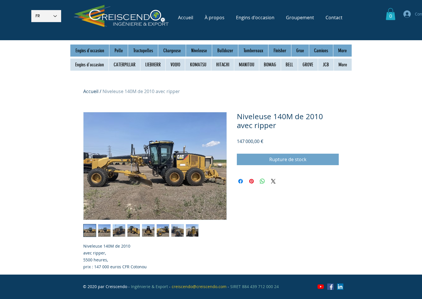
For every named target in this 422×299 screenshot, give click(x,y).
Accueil (90, 91)
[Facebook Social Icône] (330, 286)
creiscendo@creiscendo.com (199, 286)
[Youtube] (321, 286)
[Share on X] (273, 181)
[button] (391, 14)
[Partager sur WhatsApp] (262, 181)
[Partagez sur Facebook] (240, 181)
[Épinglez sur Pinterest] (251, 181)
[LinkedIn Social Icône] (340, 286)
